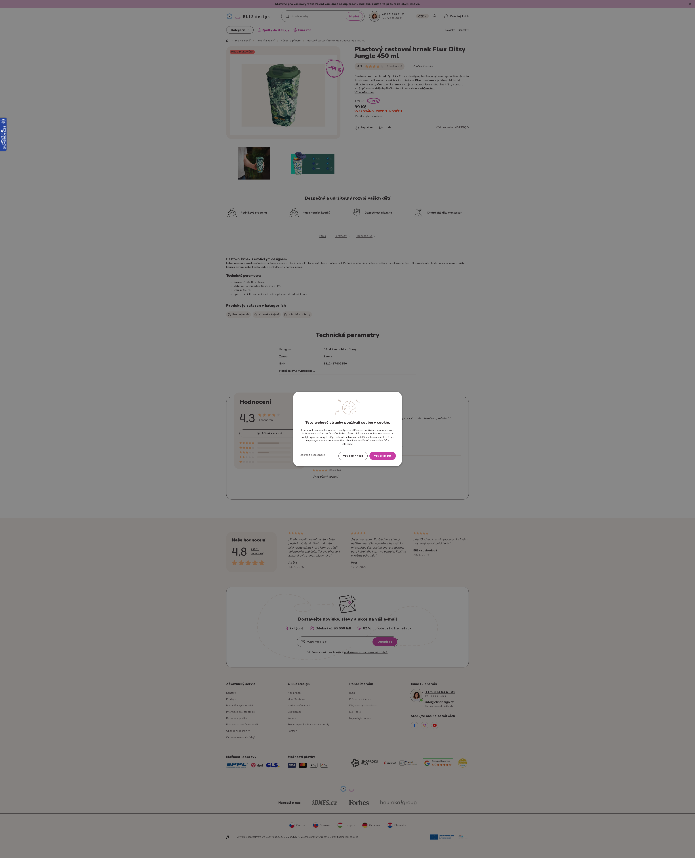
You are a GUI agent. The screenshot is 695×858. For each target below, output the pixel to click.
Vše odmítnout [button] (353, 456)
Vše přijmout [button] (382, 456)
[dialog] (347, 429)
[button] (312, 455)
